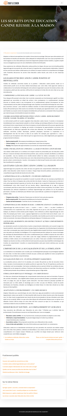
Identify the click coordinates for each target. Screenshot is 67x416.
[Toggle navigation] (62, 3)
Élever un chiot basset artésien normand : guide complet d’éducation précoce (49, 338)
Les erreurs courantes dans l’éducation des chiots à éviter (18, 396)
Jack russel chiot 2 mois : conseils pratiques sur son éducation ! (20, 390)
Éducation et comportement (11, 52)
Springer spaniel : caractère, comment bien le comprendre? (19, 387)
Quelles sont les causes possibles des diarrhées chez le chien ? (20, 369)
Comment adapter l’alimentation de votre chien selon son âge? (20, 366)
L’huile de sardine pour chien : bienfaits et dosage (16, 372)
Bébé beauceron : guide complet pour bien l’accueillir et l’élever (20, 393)
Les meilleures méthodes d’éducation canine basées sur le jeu (17, 338)
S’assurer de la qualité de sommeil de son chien (15, 361)
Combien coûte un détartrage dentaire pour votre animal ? (19, 364)
